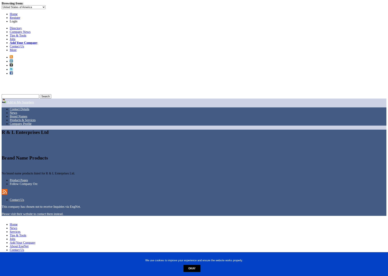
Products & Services (23, 120)
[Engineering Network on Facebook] (11, 73)
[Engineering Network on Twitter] (11, 69)
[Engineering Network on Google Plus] (11, 65)
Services (15, 231)
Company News (20, 32)
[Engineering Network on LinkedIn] (11, 61)
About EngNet (19, 246)
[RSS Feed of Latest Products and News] (11, 57)
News (13, 112)
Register (15, 17)
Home (14, 14)
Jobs (12, 39)
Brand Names (18, 116)
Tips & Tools (18, 35)
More (13, 50)
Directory (16, 28)
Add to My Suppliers (20, 102)
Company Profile (21, 123)
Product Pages (19, 180)
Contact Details (19, 109)
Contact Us (17, 46)
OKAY (192, 268)
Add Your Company (23, 242)
